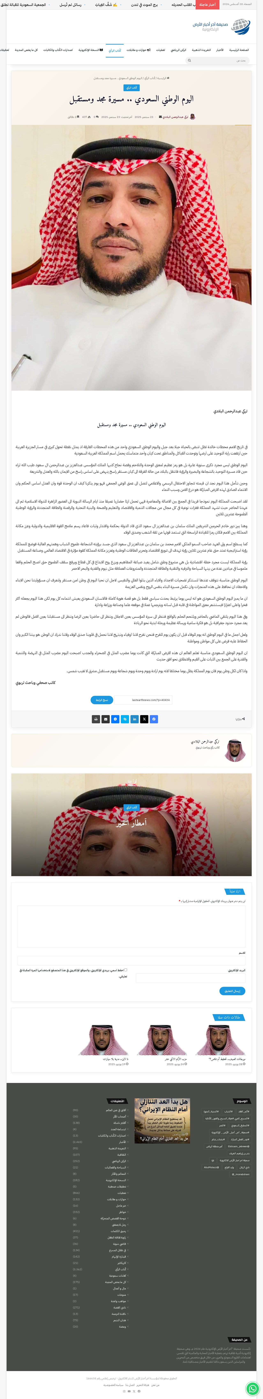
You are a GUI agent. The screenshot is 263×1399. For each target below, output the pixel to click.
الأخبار (220, 50)
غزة (213, 1160)
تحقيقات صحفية (117, 1186)
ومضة (122, 1326)
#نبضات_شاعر (218, 1139)
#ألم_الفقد (244, 1111)
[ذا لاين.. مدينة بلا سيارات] (102, 1040)
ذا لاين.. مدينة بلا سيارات (115, 1059)
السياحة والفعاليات (115, 1167)
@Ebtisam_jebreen (238, 1146)
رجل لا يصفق (119, 1225)
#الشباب (229, 1111)
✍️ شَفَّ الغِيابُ (157, 4)
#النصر (222, 1125)
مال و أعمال (119, 1288)
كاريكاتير (122, 1263)
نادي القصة (120, 1307)
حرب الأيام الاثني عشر (176, 1059)
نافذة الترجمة (119, 1314)
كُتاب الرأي (115, 50)
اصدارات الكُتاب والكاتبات (58, 50)
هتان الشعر (119, 1320)
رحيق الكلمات (118, 1231)
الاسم (242, 953)
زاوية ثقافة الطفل (116, 1237)
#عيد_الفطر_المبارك (240, 1139)
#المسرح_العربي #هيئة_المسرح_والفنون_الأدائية (227, 1118)
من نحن (155, 1385)
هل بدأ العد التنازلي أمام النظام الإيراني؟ (164, 1139)
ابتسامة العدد (118, 1129)
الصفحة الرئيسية (239, 50)
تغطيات (160, 50)
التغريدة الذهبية (201, 50)
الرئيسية (162, 78)
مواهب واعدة (118, 1301)
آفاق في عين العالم (116, 1110)
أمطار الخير (132, 823)
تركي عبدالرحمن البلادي (175, 117)
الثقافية (122, 1155)
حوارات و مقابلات (137, 50)
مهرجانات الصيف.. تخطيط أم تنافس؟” (227, 1059)
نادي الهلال (244, 1167)
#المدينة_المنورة (211, 1111)
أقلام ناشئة (120, 1123)
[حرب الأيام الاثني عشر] (161, 1040)
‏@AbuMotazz (211, 1167)
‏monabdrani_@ (240, 1174)
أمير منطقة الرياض (214, 1146)
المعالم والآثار (119, 1174)
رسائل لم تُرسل (122, 4)
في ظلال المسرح (117, 1250)
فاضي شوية (119, 1244)
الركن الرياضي (178, 50)
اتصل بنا (130, 1385)
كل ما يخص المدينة (26, 50)
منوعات (121, 1295)
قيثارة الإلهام (119, 1256)
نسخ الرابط (102, 700)
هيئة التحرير (143, 1385)
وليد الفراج (229, 1167)
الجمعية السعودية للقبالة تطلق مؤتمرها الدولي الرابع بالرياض (52, 4)
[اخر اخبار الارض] (221, 27)
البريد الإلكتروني (236, 970)
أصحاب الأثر (119, 1116)
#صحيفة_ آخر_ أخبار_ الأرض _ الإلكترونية (230, 1132)
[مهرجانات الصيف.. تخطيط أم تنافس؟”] (219, 1040)
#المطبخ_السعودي (240, 1125)
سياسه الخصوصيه (113, 1385)
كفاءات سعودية (117, 1276)
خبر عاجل (121, 1205)
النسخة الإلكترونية (89, 50)
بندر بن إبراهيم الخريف (239, 1153)
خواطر (122, 1212)
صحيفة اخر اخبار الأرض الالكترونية (234, 1160)
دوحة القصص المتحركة (113, 1218)
